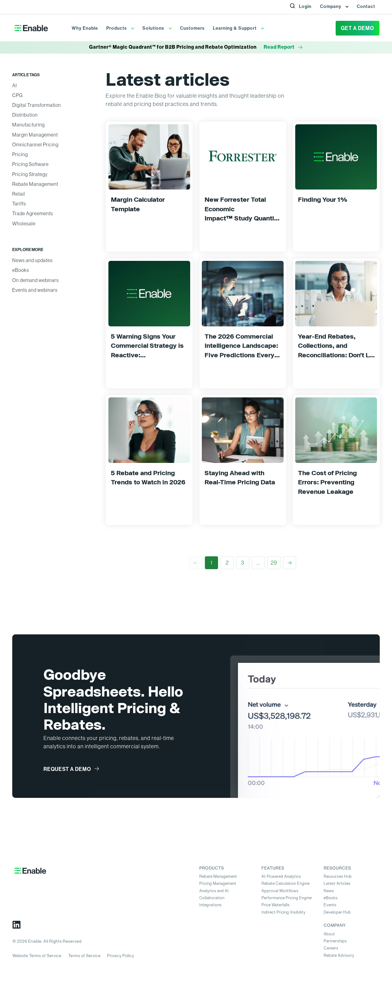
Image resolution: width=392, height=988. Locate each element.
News (329, 890)
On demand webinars (35, 280)
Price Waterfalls (276, 905)
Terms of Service (84, 955)
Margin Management (35, 134)
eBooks (20, 270)
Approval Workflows (280, 890)
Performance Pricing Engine (287, 898)
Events (330, 905)
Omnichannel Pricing (35, 144)
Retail (18, 194)
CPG (17, 95)
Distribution (25, 115)
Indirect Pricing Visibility (284, 912)
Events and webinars (35, 290)
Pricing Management (217, 883)
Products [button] (117, 28)
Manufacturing (28, 124)
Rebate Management (35, 184)
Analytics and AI (214, 890)
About (329, 934)
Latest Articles (337, 883)
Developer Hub (337, 912)
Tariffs (19, 203)
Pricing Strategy (29, 174)
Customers (192, 28)
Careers (331, 948)
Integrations (210, 905)
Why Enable (85, 28)
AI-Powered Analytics (281, 876)
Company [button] (331, 6)
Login (305, 6)
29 (274, 562)
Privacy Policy (120, 955)
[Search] (296, 13)
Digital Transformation (36, 105)
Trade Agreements (32, 213)
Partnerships (335, 941)
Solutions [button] (153, 28)
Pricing (20, 154)
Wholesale (24, 223)
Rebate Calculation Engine (286, 883)
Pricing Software (30, 164)
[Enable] (31, 28)
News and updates (32, 260)
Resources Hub (338, 876)
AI (14, 85)
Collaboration (211, 898)
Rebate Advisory (339, 955)
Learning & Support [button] (235, 28)
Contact (366, 6)
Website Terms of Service (37, 955)
